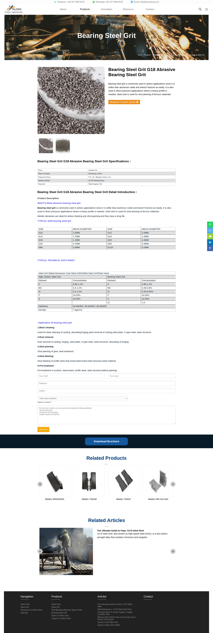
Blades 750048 (89, 499)
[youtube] (210, 234)
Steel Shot (25, 604)
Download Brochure (106, 441)
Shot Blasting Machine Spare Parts (66, 610)
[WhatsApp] (210, 223)
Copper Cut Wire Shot (61, 618)
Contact (150, 9)
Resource (128, 9)
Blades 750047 (123, 499)
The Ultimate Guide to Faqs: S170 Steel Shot (120, 530)
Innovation (106, 9)
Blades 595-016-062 (158, 499)
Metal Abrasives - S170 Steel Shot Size (115, 609)
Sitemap (24, 613)
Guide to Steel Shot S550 (109, 625)
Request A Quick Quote (123, 102)
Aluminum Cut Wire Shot (31, 610)
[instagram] (210, 240)
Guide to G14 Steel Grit (108, 622)
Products (85, 9)
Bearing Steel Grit (59, 613)
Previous (40, 484)
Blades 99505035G (54, 499)
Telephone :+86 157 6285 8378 (70, 2)
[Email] (210, 228)
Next (173, 484)
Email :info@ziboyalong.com (146, 2)
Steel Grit (25, 607)
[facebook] (210, 246)
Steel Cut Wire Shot (60, 616)
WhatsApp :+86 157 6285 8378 (109, 2)
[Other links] (206, 9)
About (63, 9)
